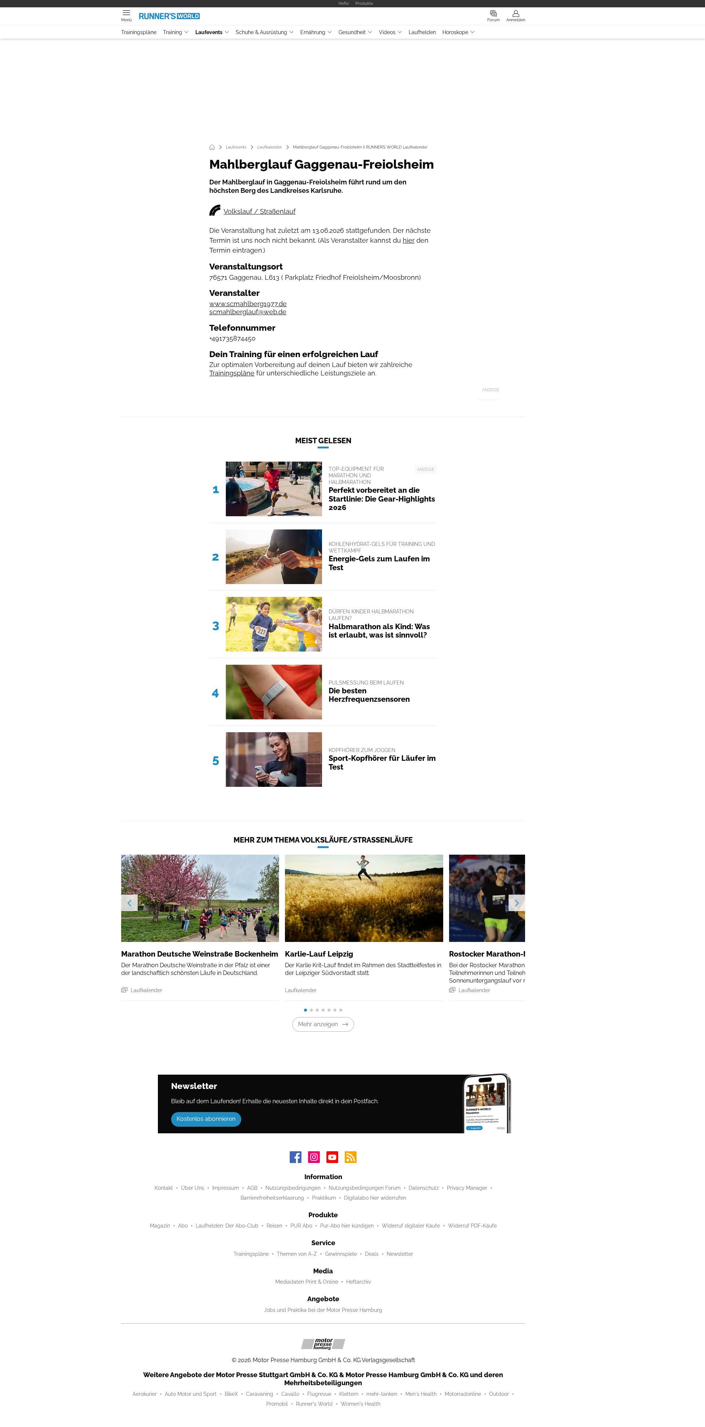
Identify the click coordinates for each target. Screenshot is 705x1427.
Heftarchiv (358, 1282)
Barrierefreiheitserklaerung (272, 1198)
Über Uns (192, 1188)
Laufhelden (422, 32)
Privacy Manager (467, 1188)
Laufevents (209, 32)
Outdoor (499, 1394)
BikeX (231, 1394)
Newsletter (400, 1254)
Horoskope (455, 32)
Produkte (364, 3)
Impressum (225, 1188)
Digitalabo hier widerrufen (375, 1198)
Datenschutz (424, 1188)
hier (409, 240)
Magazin (160, 1226)
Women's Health (360, 1404)
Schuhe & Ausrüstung (261, 32)
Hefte (344, 3)
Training (172, 32)
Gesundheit (352, 32)
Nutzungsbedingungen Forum (365, 1188)
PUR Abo (301, 1226)
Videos (387, 32)
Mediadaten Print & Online (306, 1282)
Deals (372, 1254)
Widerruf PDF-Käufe (472, 1226)
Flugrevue (319, 1394)
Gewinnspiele (341, 1254)
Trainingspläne (138, 32)
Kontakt (164, 1188)
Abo (183, 1226)
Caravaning (259, 1394)
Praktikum (324, 1198)
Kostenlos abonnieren (206, 1118)
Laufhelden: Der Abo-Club (227, 1226)
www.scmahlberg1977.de (248, 304)
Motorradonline (463, 1394)
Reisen (274, 1226)
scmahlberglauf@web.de (247, 312)
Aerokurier (145, 1394)
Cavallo (290, 1394)
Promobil (277, 1404)
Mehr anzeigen (318, 1024)
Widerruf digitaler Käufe (411, 1226)
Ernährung (312, 32)
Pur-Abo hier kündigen (347, 1226)
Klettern (348, 1394)
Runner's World (314, 1404)
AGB (252, 1188)
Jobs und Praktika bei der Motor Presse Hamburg (323, 1310)
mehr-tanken (381, 1394)
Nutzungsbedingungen (293, 1188)
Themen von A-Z (297, 1254)
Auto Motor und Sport (191, 1394)
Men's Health (421, 1394)
